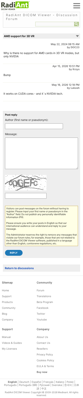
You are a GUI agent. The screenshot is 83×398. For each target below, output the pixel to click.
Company (7, 319)
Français (48, 381)
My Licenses (9, 348)
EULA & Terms (45, 366)
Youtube (42, 319)
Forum (40, 290)
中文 (44, 388)
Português (10, 385)
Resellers (42, 348)
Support (7, 296)
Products (7, 302)
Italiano (60, 381)
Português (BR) (28, 385)
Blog (4, 313)
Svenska (57, 385)
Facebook (42, 307)
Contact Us (43, 342)
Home (5, 290)
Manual (6, 337)
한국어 (68, 385)
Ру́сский (45, 385)
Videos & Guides (12, 342)
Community (8, 307)
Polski (70, 381)
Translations (44, 296)
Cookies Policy (45, 360)
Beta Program (45, 302)
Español (36, 381)
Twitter (41, 313)
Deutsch (24, 381)
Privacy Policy (45, 354)
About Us (42, 337)
